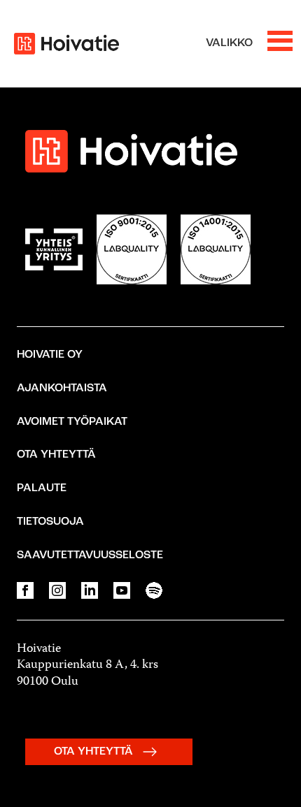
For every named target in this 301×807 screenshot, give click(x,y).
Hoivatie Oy (50, 355)
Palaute (41, 488)
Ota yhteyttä (56, 454)
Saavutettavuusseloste (90, 555)
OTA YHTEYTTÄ (95, 751)
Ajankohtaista (62, 388)
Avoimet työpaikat (72, 422)
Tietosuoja (50, 522)
